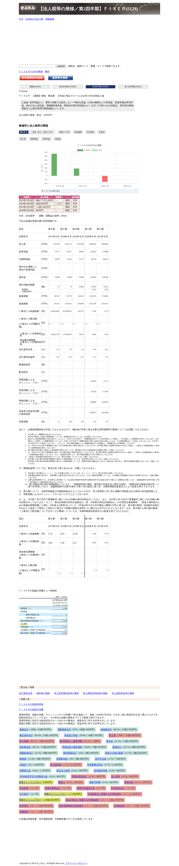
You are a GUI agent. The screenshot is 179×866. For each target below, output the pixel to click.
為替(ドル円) (64, 132)
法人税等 (115, 776)
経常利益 (46, 139)
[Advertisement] (89, 42)
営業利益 (34, 139)
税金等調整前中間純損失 (71, 806)
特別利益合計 (118, 788)
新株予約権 (94, 782)
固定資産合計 (70, 753)
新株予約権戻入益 (86, 788)
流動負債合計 (26, 753)
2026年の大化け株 (34, 19)
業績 (47, 71)
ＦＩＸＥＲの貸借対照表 (31, 704)
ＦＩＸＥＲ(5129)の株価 (31, 71)
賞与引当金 (100, 759)
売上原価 (24, 741)
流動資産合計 (64, 729)
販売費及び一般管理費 (71, 741)
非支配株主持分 (95, 765)
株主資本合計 (26, 735)
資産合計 (24, 729)
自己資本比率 (25, 693)
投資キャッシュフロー (30, 782)
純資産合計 (106, 729)
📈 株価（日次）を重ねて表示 (41, 132)
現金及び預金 (71, 735)
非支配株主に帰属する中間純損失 (104, 794)
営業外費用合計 (53, 788)
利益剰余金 (62, 759)
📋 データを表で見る (52, 191)
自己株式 (24, 794)
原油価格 (78, 132)
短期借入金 (25, 770)
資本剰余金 (25, 747)
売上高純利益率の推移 (123, 693)
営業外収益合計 (79, 776)
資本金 (109, 741)
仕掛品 (23, 765)
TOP (21, 19)
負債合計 (116, 747)
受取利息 (128, 782)
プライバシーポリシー (76, 863)
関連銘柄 (49, 19)
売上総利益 (56, 765)
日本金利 (90, 132)
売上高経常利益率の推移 (95, 693)
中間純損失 (119, 806)
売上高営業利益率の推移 (66, 693)
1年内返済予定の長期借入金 (34, 776)
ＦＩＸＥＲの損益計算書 (31, 709)
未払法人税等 (63, 770)
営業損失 (24, 811)
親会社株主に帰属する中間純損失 (82, 800)
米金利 (101, 132)
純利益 (58, 139)
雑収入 (61, 782)
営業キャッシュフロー (30, 800)
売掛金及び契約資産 (72, 747)
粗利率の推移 (43, 693)
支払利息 (24, 788)
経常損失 (24, 806)
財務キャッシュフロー (55, 794)
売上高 (22, 139)
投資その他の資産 (114, 753)
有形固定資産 (100, 770)
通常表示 (23, 132)
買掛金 (23, 759)
